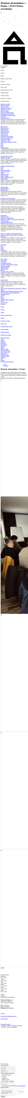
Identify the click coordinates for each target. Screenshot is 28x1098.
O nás (2, 287)
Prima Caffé (8, 292)
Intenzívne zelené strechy (7, 138)
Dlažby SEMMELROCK (7, 177)
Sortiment (3, 67)
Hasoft (2, 247)
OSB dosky (3, 116)
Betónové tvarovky (5, 109)
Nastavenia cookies (5, 1024)
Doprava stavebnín (13, 291)
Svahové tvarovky (5, 171)
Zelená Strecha (4, 135)
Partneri (2, 288)
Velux (2, 143)
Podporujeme (18, 288)
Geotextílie (3, 261)
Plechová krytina (5, 130)
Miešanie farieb (4, 291)
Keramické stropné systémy (7, 114)
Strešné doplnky (5, 147)
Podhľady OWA (5, 216)
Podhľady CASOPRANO (7, 218)
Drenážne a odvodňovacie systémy (9, 264)
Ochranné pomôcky (5, 266)
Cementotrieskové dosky (7, 222)
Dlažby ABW (4, 178)
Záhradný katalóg (5, 294)
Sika (2, 246)
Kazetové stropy (5, 221)
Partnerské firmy (15, 292)
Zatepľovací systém (5, 139)
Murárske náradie (5, 188)
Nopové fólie (4, 260)
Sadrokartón (4, 215)
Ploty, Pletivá (4, 259)
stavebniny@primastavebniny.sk (8, 1016)
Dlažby (2, 173)
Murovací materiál (5, 118)
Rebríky (3, 270)
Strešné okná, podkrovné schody (9, 142)
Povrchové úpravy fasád (7, 156)
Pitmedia (15, 1027)
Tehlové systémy (5, 107)
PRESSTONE (4, 280)
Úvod (5, 364)
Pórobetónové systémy (6, 108)
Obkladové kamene (5, 170)
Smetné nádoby (4, 268)
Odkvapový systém (5, 140)
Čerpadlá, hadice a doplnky (7, 271)
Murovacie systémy (5, 104)
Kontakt (3, 298)
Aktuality (3, 295)
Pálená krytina (4, 129)
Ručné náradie (4, 190)
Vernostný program (5, 352)
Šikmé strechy (4, 126)
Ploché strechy (4, 133)
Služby (2, 290)
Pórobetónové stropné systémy (8, 115)
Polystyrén (3, 236)
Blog (2, 297)
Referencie (12, 288)
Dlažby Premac (4, 176)
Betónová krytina (5, 128)
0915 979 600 (4, 302)
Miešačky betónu (5, 267)
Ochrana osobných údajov (7, 299)
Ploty (2, 169)
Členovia (24, 288)
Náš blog (6, 365)
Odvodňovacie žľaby (6, 263)
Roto (2, 146)
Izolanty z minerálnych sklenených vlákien (11, 233)
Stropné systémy (5, 111)
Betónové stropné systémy (7, 112)
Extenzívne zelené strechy (7, 136)
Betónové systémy (5, 105)
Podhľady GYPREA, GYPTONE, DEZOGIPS (12, 219)
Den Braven (4, 250)
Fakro (2, 145)
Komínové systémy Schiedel (8, 198)
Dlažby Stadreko (5, 174)
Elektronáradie (4, 187)
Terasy (2, 167)
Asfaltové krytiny (5, 132)
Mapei (2, 249)
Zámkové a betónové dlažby (8, 166)
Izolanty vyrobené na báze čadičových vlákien (12, 235)
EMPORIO (3, 245)
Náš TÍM (7, 288)
